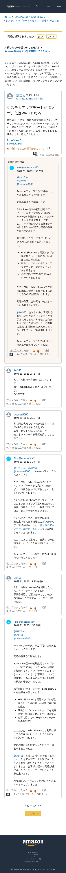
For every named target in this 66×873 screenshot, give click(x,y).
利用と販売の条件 (33, 852)
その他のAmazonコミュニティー (33, 861)
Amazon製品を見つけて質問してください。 (28, 51)
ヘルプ (33, 856)
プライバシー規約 (33, 854)
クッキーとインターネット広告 (33, 858)
